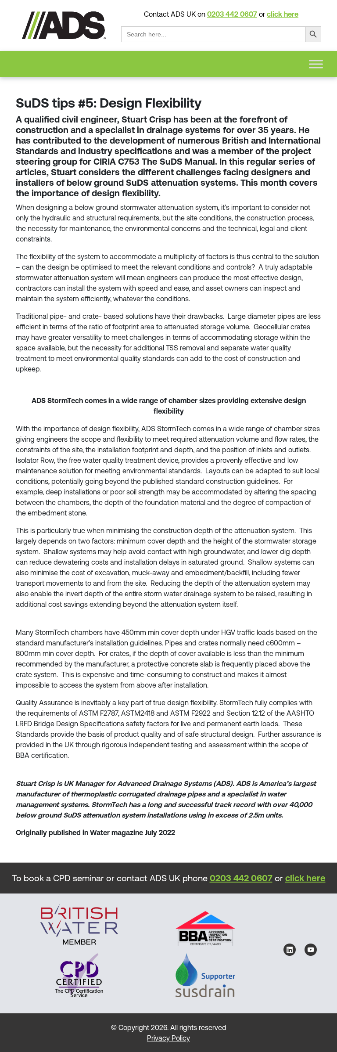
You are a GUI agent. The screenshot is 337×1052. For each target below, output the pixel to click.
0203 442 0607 (232, 14)
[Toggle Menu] (316, 64)
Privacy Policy (168, 1038)
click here (282, 14)
